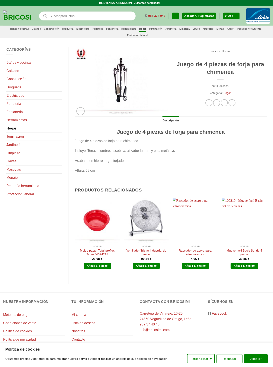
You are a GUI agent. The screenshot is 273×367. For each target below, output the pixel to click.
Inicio (214, 51)
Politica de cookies (17, 331)
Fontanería (112, 28)
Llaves (196, 28)
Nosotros (78, 331)
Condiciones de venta (19, 323)
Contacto (78, 339)
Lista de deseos (83, 323)
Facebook (219, 313)
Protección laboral (137, 35)
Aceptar (255, 358)
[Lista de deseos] (175, 16)
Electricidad (83, 28)
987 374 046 (156, 15)
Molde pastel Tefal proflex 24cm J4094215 (97, 252)
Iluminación (155, 28)
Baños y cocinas (19, 28)
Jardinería (170, 28)
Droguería (67, 28)
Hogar (142, 28)
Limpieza (184, 28)
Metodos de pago (16, 315)
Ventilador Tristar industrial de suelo (146, 252)
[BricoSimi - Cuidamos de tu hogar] (17, 16)
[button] (199, 16)
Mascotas (208, 28)
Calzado (36, 28)
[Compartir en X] (216, 102)
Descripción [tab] (171, 120)
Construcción (51, 28)
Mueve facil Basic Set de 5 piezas (244, 252)
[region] (136, 355)
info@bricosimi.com (155, 330)
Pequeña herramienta (249, 28)
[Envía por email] (224, 102)
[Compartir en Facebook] (208, 102)
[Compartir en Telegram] (231, 102)
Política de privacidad (19, 339)
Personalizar (199, 358)
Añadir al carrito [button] (97, 266)
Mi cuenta (78, 315)
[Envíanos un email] (171, 3)
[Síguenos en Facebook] (167, 3)
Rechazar (229, 358)
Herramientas (128, 28)
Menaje (220, 28)
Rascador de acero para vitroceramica (195, 252)
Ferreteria (98, 28)
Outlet (230, 28)
